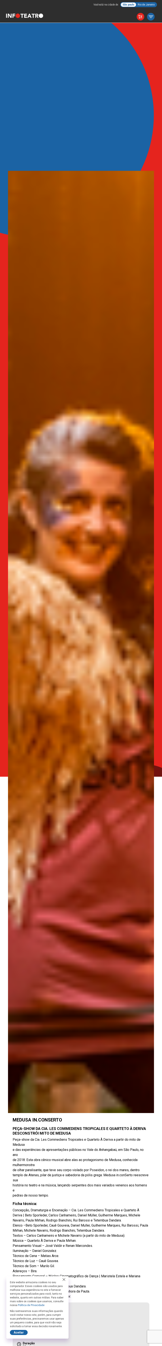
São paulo (128, 4)
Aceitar (19, 1332)
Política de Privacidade (31, 1305)
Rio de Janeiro (146, 4)
